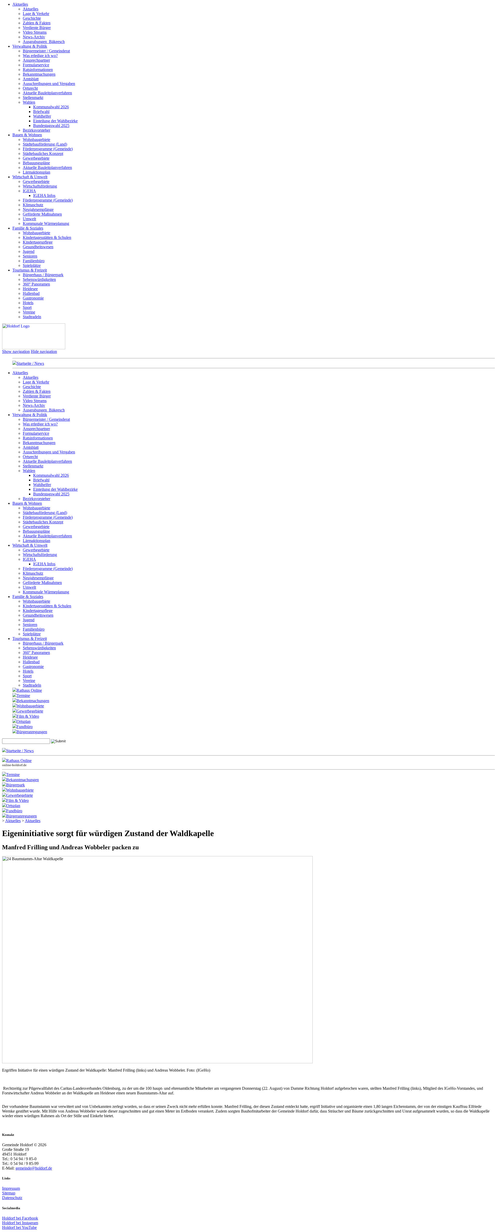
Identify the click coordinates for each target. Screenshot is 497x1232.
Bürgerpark (15, 785)
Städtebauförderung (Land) (45, 144)
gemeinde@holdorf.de (34, 1168)
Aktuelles (20, 4)
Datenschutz (12, 1197)
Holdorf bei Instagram (20, 1223)
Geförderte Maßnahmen (42, 214)
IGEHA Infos (44, 195)
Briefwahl (41, 111)
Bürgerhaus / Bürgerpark (43, 275)
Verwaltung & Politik (29, 46)
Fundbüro (25, 726)
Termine (23, 695)
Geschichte (32, 18)
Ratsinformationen (38, 69)
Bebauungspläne (36, 163)
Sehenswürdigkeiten (39, 279)
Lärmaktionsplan (36, 172)
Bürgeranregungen (32, 732)
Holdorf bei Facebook (20, 1218)
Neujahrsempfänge (38, 209)
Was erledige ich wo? (40, 55)
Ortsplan (24, 721)
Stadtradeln (32, 317)
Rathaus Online (29, 690)
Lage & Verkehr (36, 13)
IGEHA (29, 191)
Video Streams (35, 32)
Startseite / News (30, 363)
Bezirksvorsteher (36, 130)
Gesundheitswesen (38, 247)
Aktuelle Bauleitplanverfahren (47, 93)
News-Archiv (34, 37)
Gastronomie (33, 298)
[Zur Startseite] (33, 348)
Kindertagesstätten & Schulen (47, 237)
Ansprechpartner (36, 60)
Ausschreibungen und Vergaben (49, 83)
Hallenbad (31, 293)
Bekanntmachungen (39, 74)
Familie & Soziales (27, 228)
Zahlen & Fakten (36, 23)
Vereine (29, 312)
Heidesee (30, 289)
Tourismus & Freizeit (29, 270)
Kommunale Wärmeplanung (46, 223)
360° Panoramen (36, 284)
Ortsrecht (30, 88)
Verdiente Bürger (37, 27)
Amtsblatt (31, 79)
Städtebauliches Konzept (43, 153)
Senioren (30, 256)
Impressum (11, 1188)
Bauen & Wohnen (27, 135)
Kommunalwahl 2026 (51, 107)
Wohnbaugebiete (36, 139)
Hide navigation (44, 351)
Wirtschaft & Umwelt (29, 177)
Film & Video (28, 716)
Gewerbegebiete (36, 158)
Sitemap (8, 1193)
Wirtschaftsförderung (40, 186)
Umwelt (29, 219)
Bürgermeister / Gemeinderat (46, 51)
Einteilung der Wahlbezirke (55, 121)
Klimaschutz (33, 205)
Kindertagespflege (38, 242)
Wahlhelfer (42, 116)
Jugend (28, 251)
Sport (27, 307)
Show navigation (16, 351)
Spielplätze (32, 265)
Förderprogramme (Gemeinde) (48, 149)
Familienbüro (34, 261)
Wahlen (29, 102)
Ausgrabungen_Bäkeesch (44, 41)
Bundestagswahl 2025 (51, 125)
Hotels (28, 303)
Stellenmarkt (33, 97)
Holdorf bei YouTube (19, 1227)
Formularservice (36, 65)
